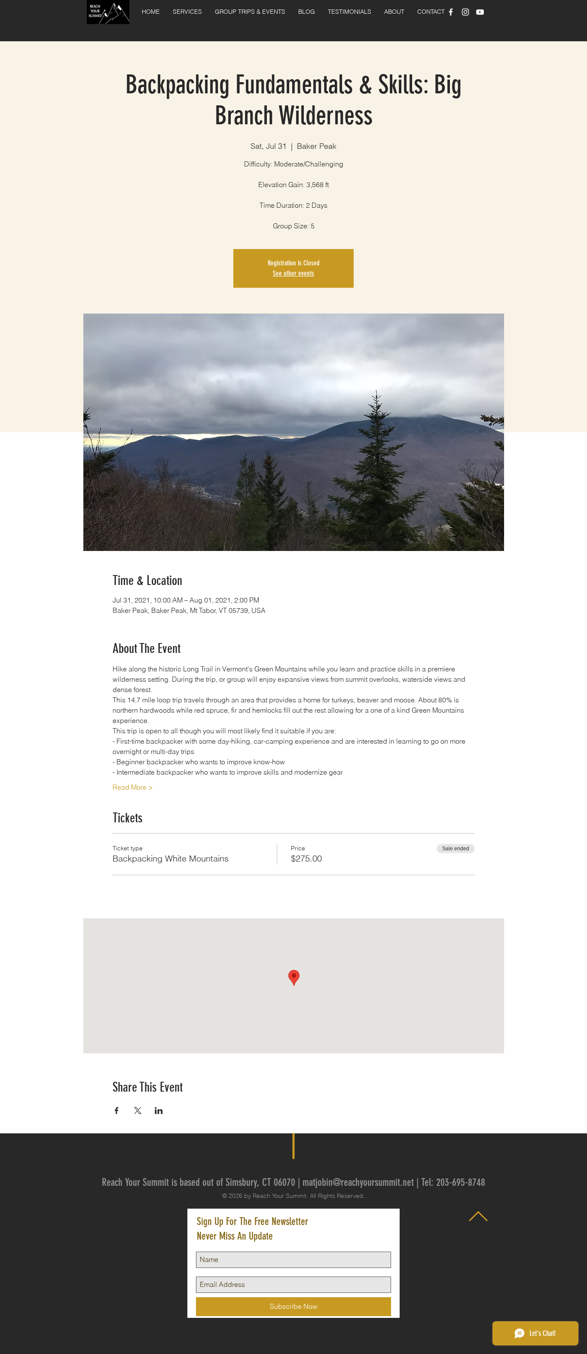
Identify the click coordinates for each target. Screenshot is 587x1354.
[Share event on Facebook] (117, 1110)
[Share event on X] (138, 1110)
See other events (293, 273)
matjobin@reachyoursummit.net (358, 1182)
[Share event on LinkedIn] (159, 1110)
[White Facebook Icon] (451, 12)
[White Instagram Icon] (465, 12)
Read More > (133, 787)
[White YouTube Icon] (480, 12)
